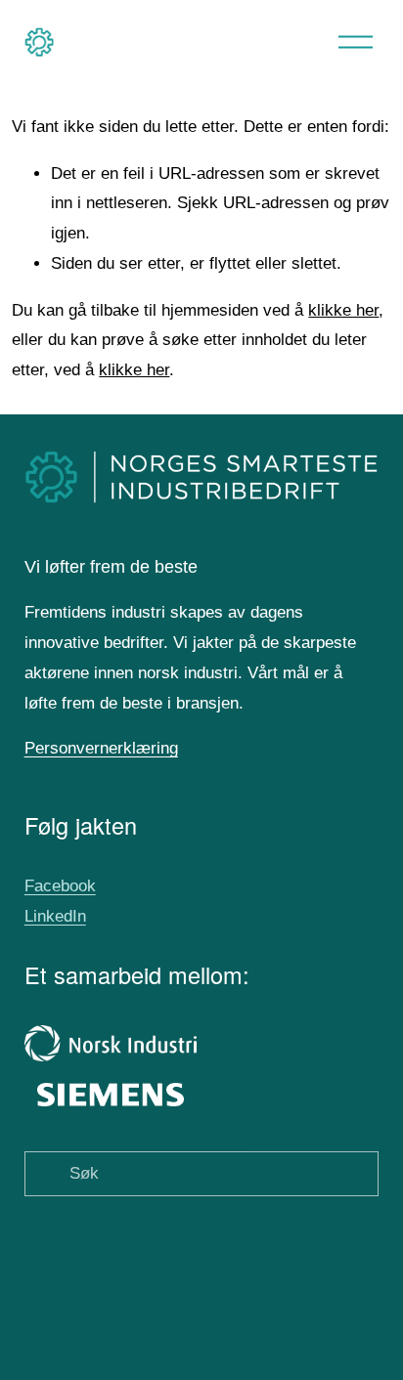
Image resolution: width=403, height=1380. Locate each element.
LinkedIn (55, 916)
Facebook (60, 886)
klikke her (343, 310)
